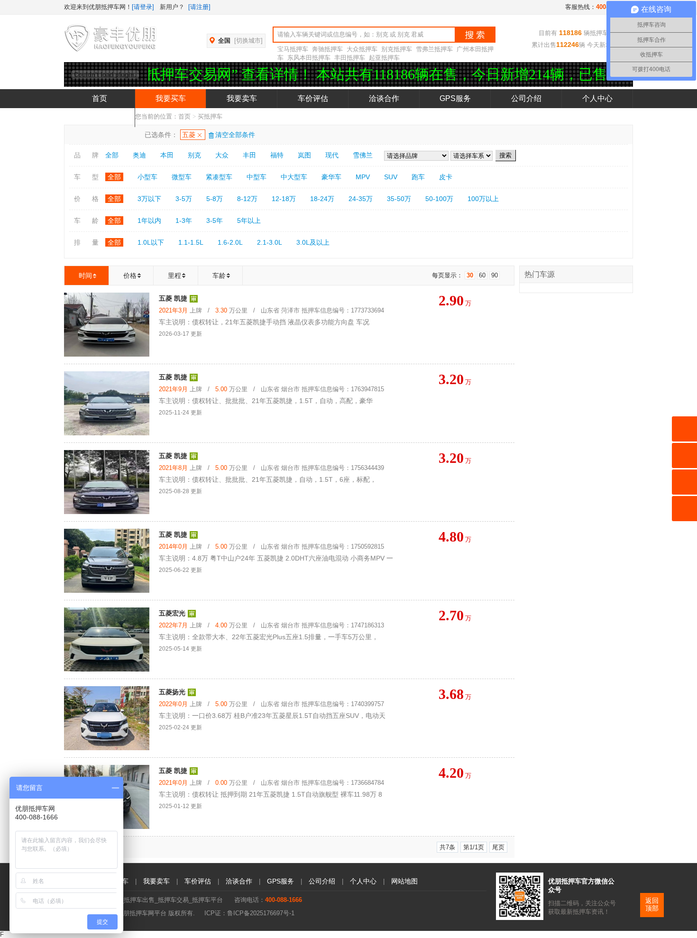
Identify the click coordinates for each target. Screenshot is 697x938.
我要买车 (171, 98)
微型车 (182, 177)
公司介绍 (526, 98)
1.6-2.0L (230, 242)
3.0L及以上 (313, 242)
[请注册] (199, 6)
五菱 (188, 134)
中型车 (256, 177)
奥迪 (139, 155)
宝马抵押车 (292, 49)
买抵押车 (210, 116)
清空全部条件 (235, 134)
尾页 (498, 847)
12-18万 (284, 198)
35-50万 (399, 198)
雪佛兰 (363, 155)
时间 (85, 275)
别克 (194, 155)
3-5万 (183, 198)
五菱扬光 (172, 692)
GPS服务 (455, 98)
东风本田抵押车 (308, 57)
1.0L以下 (151, 242)
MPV (363, 177)
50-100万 (439, 198)
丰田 (249, 155)
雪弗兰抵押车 (434, 49)
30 (470, 275)
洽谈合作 (384, 98)
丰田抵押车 (349, 57)
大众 (222, 155)
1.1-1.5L (190, 242)
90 (494, 275)
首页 (99, 98)
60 (482, 275)
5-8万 (214, 198)
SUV (390, 177)
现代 (332, 155)
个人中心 (597, 98)
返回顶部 (652, 904)
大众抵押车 (362, 49)
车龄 (219, 275)
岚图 (304, 155)
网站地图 (404, 881)
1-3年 (183, 220)
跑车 (418, 177)
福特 (277, 155)
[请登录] (143, 6)
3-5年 (214, 220)
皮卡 (445, 177)
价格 (130, 275)
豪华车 (331, 177)
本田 (167, 155)
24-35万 (360, 198)
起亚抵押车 (384, 57)
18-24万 (322, 198)
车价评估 (313, 98)
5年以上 (249, 220)
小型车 (147, 177)
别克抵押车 (396, 49)
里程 (174, 275)
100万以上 (483, 198)
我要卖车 (242, 98)
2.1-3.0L (269, 242)
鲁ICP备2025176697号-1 (260, 913)
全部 (112, 155)
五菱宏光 (172, 613)
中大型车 (294, 177)
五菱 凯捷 (173, 298)
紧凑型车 (219, 177)
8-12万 (247, 198)
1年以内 (149, 220)
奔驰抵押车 (327, 49)
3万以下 (149, 198)
